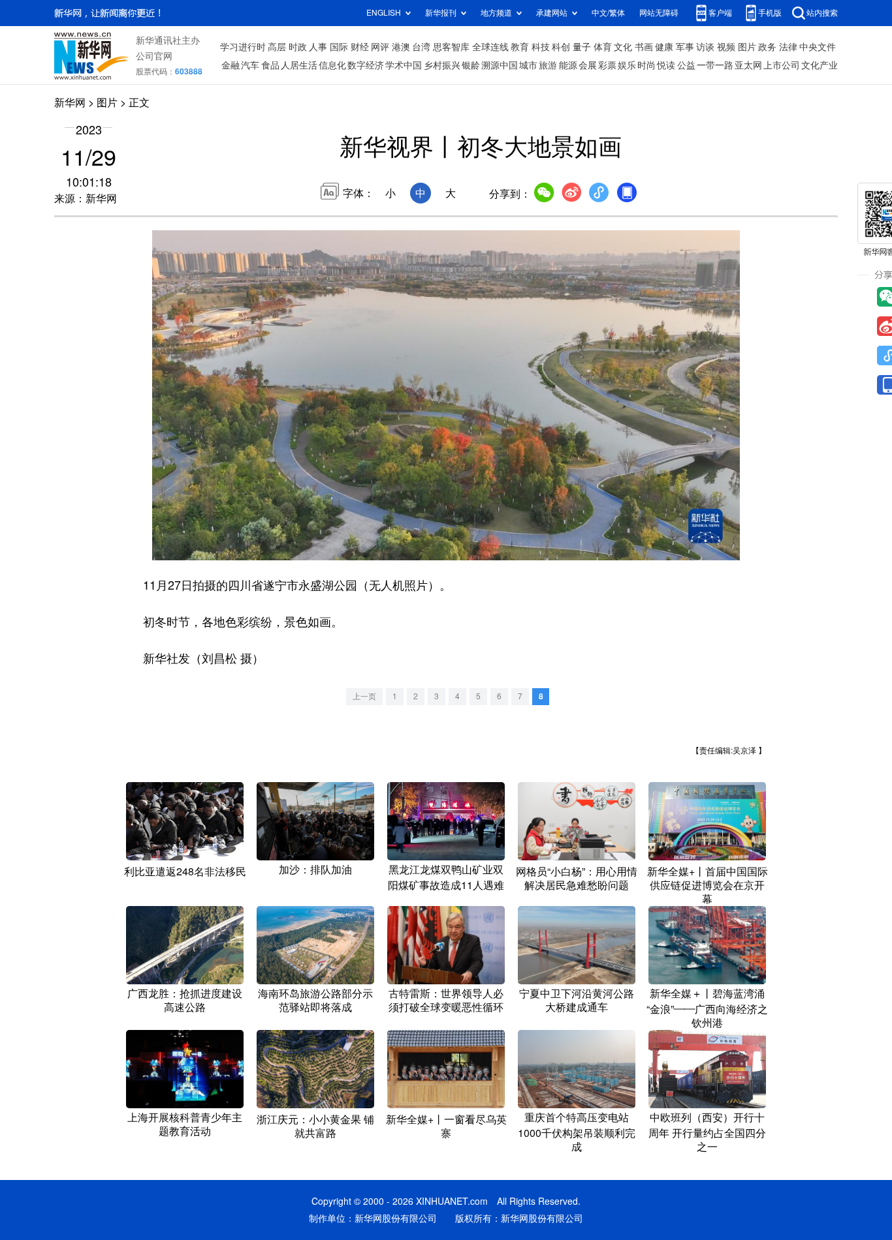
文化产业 (819, 65)
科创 (561, 47)
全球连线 (490, 47)
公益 (686, 65)
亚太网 (748, 65)
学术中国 (403, 65)
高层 (277, 47)
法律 (788, 47)
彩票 (607, 65)
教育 (520, 47)
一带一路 (715, 65)
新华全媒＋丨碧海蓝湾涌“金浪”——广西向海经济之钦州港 (707, 1008)
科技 (541, 47)
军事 (685, 47)
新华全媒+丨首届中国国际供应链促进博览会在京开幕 (707, 885)
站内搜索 (822, 12)
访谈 (705, 47)
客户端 (720, 12)
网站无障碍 (658, 12)
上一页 (364, 696)
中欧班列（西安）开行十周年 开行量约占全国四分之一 (707, 1132)
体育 (603, 47)
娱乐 (627, 65)
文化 (623, 47)
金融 (230, 65)
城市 (528, 65)
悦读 (666, 65)
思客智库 (451, 47)
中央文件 (817, 47)
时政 (298, 47)
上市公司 (781, 65)
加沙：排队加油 (315, 869)
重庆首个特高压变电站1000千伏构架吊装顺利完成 (576, 1132)
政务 (767, 47)
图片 (747, 47)
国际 (339, 47)
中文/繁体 (608, 12)
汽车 (250, 65)
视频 (726, 47)
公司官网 (154, 56)
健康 (664, 47)
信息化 (332, 65)
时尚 (646, 65)
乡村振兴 (442, 65)
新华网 (70, 102)
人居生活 (299, 65)
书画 (644, 47)
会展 (588, 65)
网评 (380, 47)
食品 (270, 65)
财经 (360, 47)
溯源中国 (499, 65)
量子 (582, 47)
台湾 (421, 47)
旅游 (548, 65)
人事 (318, 47)
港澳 (401, 47)
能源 (568, 65)
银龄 (471, 65)
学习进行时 (243, 47)
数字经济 (365, 65)
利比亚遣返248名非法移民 (185, 871)
